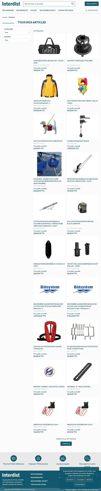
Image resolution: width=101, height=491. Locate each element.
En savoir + (70, 480)
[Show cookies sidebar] (3, 488)
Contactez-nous (65, 10)
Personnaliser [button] (79, 484)
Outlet (33, 10)
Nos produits (22, 10)
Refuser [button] (89, 480)
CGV (79, 489)
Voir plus (66, 444)
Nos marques (8, 10)
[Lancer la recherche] (72, 3)
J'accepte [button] (80, 480)
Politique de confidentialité (90, 489)
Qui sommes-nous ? (47, 10)
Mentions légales (71, 489)
